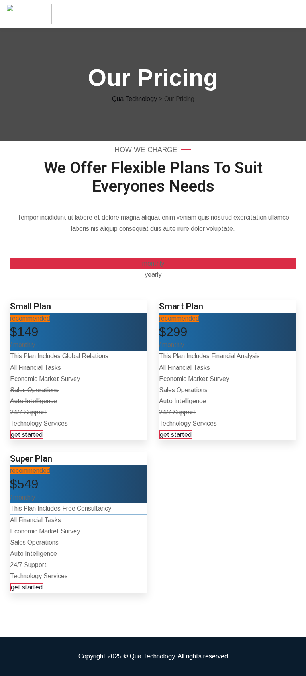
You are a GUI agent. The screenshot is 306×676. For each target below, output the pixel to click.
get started (27, 434)
